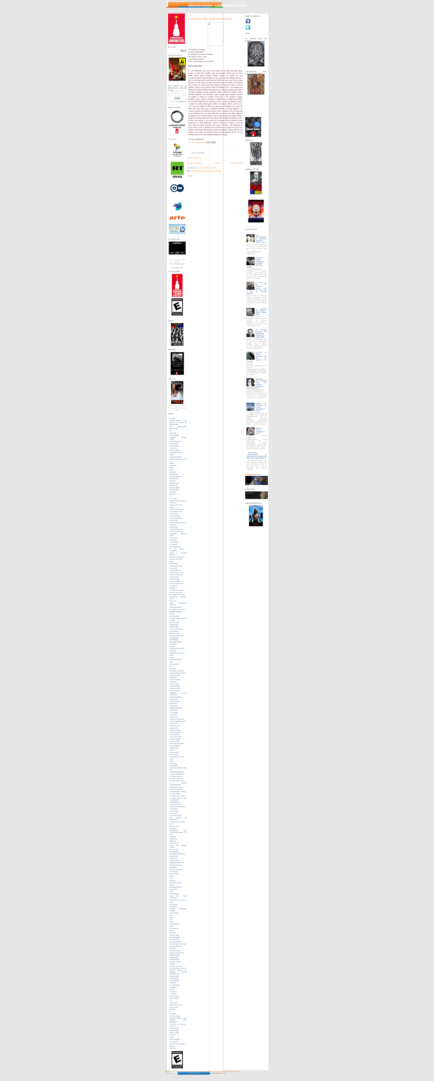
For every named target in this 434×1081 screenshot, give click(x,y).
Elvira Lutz (173, 601)
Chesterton (173, 525)
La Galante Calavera (176, 778)
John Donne (173, 723)
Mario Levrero (174, 849)
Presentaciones (174, 924)
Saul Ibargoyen (174, 978)
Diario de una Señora (176, 559)
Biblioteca (173, 481)
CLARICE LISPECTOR (177, 531)
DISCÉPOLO (174, 563)
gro (171, 666)
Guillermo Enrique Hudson (178, 673)
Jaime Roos (173, 715)
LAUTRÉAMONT (175, 802)
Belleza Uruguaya (175, 476)
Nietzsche (173, 880)
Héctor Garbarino (175, 679)
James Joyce (174, 717)
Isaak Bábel (173, 710)
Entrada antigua (237, 163)
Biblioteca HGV (174, 483)
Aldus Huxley (174, 443)
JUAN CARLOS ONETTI (177, 743)
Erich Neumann (174, 616)
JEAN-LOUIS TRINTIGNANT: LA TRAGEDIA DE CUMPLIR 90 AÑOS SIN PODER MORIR (256, 455)
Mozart (172, 876)
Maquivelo (173, 841)
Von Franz (173, 1035)
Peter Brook (173, 907)
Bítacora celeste (174, 487)
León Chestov (174, 811)
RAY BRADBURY (175, 937)
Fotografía (173, 651)
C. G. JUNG (173, 499)
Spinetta (172, 989)
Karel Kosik (173, 763)
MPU (171, 878)
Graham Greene (175, 664)
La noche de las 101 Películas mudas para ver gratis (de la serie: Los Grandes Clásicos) (256, 288)
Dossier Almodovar (175, 570)
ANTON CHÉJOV (175, 450)
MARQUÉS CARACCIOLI (177, 854)
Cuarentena (173, 544)
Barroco (172, 470)
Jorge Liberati (174, 728)
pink (171, 915)
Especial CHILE (174, 622)
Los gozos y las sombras (177, 822)
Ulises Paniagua (175, 1016)
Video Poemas (174, 1030)
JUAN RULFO (174, 748)
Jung (171, 759)
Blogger (223, 1073)
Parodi (172, 902)
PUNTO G (173, 933)
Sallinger (172, 964)
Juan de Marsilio (175, 745)
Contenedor (173, 540)
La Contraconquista (176, 776)
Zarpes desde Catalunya (177, 1044)
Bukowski (173, 494)
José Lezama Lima (175, 737)
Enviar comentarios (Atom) (206, 168)
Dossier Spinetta (175, 581)
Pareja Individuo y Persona (178, 900)
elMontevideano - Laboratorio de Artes (217, 5)
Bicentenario (173, 485)
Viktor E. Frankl (174, 1032)
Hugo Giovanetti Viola (176, 697)
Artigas (172, 463)
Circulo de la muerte (176, 529)
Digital (172, 561)
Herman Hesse (174, 684)
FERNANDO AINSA (176, 642)
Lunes (171, 824)
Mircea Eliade (174, 872)
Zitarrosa (172, 1046)
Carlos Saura (174, 514)
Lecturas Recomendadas (177, 806)
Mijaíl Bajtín (173, 867)
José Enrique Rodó (176, 732)
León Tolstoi (173, 813)
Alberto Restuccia (175, 441)
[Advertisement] (213, 173)
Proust (172, 926)
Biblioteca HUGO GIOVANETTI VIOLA (260, 431)
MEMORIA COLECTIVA (177, 863)
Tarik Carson (173, 1003)
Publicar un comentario (194, 158)
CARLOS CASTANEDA (177, 509)
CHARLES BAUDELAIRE (177, 523)
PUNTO (172, 931)
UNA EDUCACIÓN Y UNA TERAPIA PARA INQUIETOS (178, 1020)
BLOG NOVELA (174, 490)
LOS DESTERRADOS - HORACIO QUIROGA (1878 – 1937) (261, 238)
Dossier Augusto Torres (177, 572)
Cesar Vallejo (174, 520)
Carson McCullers (175, 516)
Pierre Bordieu (174, 913)
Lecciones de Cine (175, 804)
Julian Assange (174, 752)
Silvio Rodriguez (175, 985)
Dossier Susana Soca (176, 583)
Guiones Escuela (175, 675)
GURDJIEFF (173, 677)
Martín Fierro (173, 858)
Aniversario (173, 448)
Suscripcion (173, 992)
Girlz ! (171, 662)
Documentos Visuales (176, 566)
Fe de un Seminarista (176, 629)
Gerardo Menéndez (176, 660)
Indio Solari (173, 706)
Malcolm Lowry (174, 826)
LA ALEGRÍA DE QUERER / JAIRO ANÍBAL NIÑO (261, 311)
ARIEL (172, 455)
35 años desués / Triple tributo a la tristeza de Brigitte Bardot (178, 422)
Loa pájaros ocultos (176, 815)
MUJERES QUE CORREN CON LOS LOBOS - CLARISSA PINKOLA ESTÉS (256, 383)
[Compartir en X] (211, 142)
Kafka (171, 761)
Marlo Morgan (174, 852)
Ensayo (172, 614)
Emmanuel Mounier (176, 607)
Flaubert (172, 646)
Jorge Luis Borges (175, 730)
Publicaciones (174, 928)
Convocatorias (174, 542)
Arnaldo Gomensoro (176, 457)
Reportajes (173, 948)
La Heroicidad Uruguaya (177, 781)
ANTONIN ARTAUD (176, 452)
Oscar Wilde (173, 889)
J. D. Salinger (174, 712)
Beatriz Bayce (174, 474)
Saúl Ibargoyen (174, 980)
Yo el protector (174, 1041)
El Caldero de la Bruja (176, 590)
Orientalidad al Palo (176, 887)
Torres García (174, 1007)
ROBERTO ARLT (175, 955)
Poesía (172, 922)
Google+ (190, 176)
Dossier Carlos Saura (176, 575)
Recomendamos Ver (176, 946)
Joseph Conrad (174, 741)
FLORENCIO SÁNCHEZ (177, 648)
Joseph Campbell (175, 739)
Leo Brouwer (174, 809)
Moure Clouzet (174, 874)
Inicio (217, 163)
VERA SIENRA (174, 1028)
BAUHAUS (173, 472)
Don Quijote (173, 568)
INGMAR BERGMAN (176, 708)
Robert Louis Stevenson (177, 953)
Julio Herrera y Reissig (177, 757)
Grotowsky (173, 668)
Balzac (172, 468)
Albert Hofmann (174, 435)
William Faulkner (175, 1039)
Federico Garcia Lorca (176, 636)
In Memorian (173, 703)
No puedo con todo (175, 883)
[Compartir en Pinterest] (215, 142)
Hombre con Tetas (175, 688)
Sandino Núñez (174, 976)
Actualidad (173, 433)
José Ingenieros (174, 734)
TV (170, 1011)
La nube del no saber (176, 787)
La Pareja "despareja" (176, 789)
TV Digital (173, 1014)
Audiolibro (173, 465)
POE (171, 919)
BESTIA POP (173, 479)
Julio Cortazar (174, 754)
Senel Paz (173, 983)
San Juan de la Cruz (176, 966)
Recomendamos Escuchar (178, 944)
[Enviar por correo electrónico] (206, 142)
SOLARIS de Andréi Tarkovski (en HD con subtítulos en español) (256, 357)
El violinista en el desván (177, 594)
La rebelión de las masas (177, 796)
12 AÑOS (172, 418)
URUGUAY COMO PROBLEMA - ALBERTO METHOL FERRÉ (256, 262)
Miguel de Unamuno (176, 865)
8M (171, 431)
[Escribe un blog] (209, 142)
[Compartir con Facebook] (213, 142)
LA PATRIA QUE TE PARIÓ (178, 791)
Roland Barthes (174, 959)
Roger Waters (174, 957)
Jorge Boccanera (175, 726)
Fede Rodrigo (174, 631)
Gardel (172, 655)
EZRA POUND (174, 627)
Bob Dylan (173, 492)
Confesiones (173, 538)
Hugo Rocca (173, 699)
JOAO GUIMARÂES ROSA (178, 721)
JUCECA (172, 750)
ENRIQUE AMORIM (176, 612)
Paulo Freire (173, 904)
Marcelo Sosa (174, 843)
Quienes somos (174, 935)
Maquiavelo (173, 839)
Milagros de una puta (176, 869)
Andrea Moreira (174, 446)
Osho (171, 891)
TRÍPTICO (173, 1009)
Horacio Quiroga (175, 691)
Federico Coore (174, 633)
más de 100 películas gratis (177, 263)
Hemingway (173, 682)
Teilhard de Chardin (176, 1005)
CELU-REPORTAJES (176, 518)
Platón (172, 917)
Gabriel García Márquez (177, 653)
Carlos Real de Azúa (176, 511)
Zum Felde (173, 1048)
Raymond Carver (175, 939)
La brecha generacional (177, 774)
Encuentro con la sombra (177, 609)
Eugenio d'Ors (174, 624)
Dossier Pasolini (175, 579)
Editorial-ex (173, 588)
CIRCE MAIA (174, 527)
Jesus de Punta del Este (177, 719)
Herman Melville (175, 686)
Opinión (172, 885)
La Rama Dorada (175, 793)
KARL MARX (174, 765)
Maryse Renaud (174, 860)
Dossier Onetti (174, 577)
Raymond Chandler (176, 942)
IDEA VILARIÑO (174, 701)
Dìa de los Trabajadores (177, 557)
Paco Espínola (174, 894)
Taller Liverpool (174, 998)
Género (172, 657)
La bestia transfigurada (177, 772)
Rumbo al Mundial (175, 962)
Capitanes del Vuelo (176, 505)
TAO (171, 1000)
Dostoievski (173, 586)
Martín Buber (174, 856)
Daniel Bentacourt (175, 547)
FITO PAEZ (173, 644)
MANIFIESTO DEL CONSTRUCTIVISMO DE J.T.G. (178, 832)
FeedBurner (181, 101)
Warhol (172, 1037)
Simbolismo (173, 987)
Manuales (173, 836)
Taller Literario (174, 996)
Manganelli (173, 828)
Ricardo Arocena (175, 950)
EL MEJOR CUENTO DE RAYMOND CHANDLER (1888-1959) (261, 333)
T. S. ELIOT (173, 994)
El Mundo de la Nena (176, 592)
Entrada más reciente (195, 163)
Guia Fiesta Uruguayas (177, 671)
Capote (172, 507)
